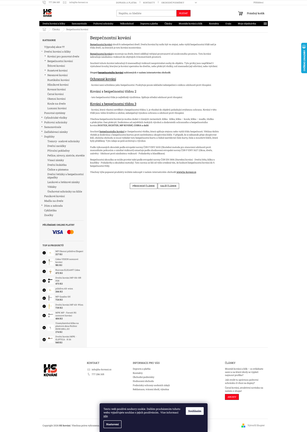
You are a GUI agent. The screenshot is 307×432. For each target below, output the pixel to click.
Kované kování (56, 89)
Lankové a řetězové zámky (63, 182)
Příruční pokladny (58, 150)
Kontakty (149, 2)
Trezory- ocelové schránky (63, 141)
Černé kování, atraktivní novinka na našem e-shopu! (244, 389)
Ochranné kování (103, 79)
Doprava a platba (126, 2)
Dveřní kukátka (57, 164)
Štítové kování (56, 65)
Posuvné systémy (54, 113)
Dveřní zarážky (56, 146)
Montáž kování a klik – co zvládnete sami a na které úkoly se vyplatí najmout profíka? (244, 372)
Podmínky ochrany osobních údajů (151, 385)
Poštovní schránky (55, 122)
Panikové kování (54, 196)
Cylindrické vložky (55, 117)
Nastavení (112, 424)
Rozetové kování (57, 70)
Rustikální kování (58, 80)
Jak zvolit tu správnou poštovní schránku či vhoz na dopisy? (241, 381)
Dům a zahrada (53, 205)
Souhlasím (194, 411)
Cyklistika (50, 210)
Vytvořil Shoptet (256, 425)
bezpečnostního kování (110, 72)
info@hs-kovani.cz (101, 369)
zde (105, 416)
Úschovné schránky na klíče (64, 191)
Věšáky (51, 186)
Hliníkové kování (57, 84)
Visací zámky (55, 160)
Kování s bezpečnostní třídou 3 (113, 104)
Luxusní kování (57, 108)
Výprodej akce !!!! (54, 46)
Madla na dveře (53, 200)
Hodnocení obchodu (143, 381)
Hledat (183, 13)
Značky (48, 215)
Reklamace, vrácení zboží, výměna (151, 389)
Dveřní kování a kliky (57, 51)
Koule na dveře (56, 103)
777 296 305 (98, 374)
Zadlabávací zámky (56, 131)
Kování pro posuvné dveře (63, 56)
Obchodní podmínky (172, 2)
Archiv (232, 396)
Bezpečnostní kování (60, 61)
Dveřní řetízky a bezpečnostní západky (65, 175)
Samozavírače (52, 127)
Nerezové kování (57, 75)
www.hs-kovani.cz (186, 172)
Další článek (168, 185)
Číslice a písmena (57, 169)
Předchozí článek (143, 185)
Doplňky (49, 136)
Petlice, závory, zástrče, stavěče (66, 155)
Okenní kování (56, 98)
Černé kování (55, 94)
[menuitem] (53, 23)
